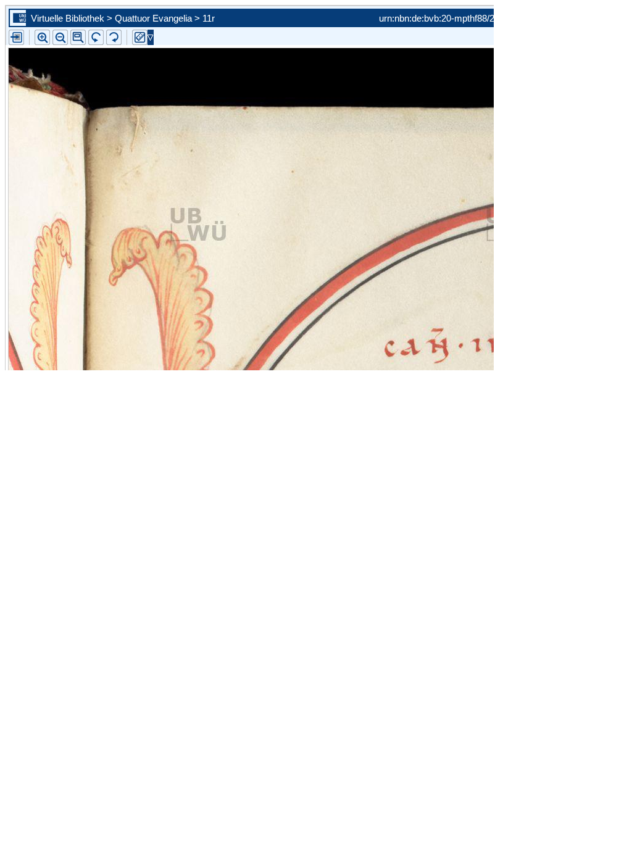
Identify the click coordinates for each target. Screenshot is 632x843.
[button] (78, 37)
